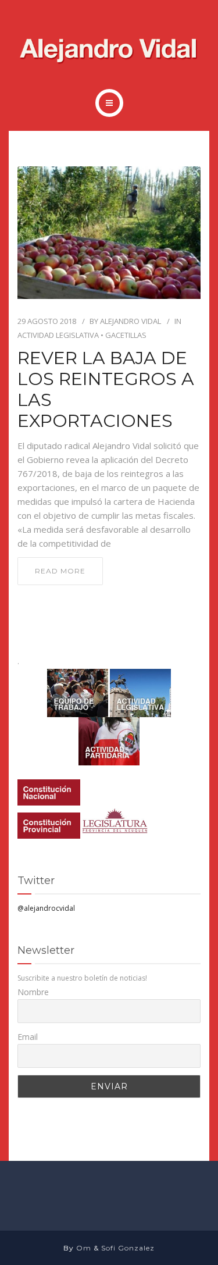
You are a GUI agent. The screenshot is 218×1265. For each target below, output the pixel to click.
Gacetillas (125, 335)
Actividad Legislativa (58, 335)
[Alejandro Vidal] (109, 51)
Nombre (33, 991)
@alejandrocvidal (46, 908)
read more (60, 570)
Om (83, 1247)
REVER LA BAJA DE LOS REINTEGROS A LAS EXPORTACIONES (105, 390)
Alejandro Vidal (130, 321)
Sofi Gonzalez (128, 1247)
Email (27, 1036)
